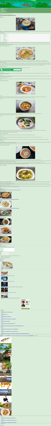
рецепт (4, 188)
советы (35, 335)
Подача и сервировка (4, 41)
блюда (1, 335)
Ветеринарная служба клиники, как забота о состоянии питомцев (7, 275)
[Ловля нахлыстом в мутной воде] (5, 362)
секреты (34, 335)
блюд (0, 335)
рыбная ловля (23, 335)
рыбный (30, 335)
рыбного (5, 188)
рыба (21, 335)
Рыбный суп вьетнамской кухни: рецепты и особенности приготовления (9, 199)
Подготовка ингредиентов (5, 36)
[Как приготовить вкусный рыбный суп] (6, 408)
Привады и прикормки (4, 8)
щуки (37, 335)
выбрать (4, 335)
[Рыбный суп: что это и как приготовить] (6, 242)
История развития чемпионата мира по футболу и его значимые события (8, 292)
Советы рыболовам (4, 11)
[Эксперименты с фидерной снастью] (6, 395)
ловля (9, 335)
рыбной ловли (27, 335)
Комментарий (1, 251)
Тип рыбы (5, 35)
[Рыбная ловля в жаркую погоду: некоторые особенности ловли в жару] (6, 349)
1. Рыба (4, 37)
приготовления (1, 188)
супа (36, 335)
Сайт (0, 254)
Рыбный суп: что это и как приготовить (5, 243)
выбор (3, 335)
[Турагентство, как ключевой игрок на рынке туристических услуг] (4, 280)
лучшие (10, 335)
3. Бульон (4, 38)
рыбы (32, 335)
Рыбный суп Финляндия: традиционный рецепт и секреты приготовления (9, 208)
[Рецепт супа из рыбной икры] (6, 233)
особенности (12, 335)
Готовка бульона (5, 40)
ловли (7, 335)
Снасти (2, 9)
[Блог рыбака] (3, 5)
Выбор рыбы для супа (4, 34)
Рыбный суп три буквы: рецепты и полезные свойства (6, 268)
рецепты (20, 335)
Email (0, 253)
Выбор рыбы (5, 39)
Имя (0, 252)
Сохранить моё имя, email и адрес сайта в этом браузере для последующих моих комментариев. (10, 255)
